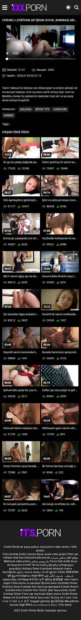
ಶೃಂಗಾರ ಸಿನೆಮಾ (57, 572)
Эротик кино (49, 583)
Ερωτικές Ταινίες (49, 597)
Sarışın (8, 115)
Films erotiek (10, 554)
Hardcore (60, 109)
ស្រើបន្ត (49, 579)
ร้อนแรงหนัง (61, 590)
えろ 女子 (23, 601)
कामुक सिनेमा (38, 575)
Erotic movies (28, 554)
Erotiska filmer (31, 568)
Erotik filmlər (70, 593)
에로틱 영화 (46, 590)
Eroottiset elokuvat (52, 568)
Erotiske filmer (12, 593)
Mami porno (53, 593)
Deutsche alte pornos (37, 557)
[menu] (4, 7)
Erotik (72, 590)
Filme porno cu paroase (25, 583)
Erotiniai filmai (11, 586)
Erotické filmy (14, 590)
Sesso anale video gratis (51, 554)
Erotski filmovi (70, 586)
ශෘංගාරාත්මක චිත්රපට (45, 604)
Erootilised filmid (27, 597)
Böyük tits (42, 109)
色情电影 (58, 579)
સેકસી (45, 572)
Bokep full (9, 597)
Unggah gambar (40, 601)
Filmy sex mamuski (34, 593)
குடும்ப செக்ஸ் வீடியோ (29, 572)
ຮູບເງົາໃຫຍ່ (58, 601)
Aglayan (25, 109)
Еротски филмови (49, 586)
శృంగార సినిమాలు (21, 575)
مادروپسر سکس (40, 561)
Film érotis (65, 604)
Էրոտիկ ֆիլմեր (47, 564)
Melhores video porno (17, 561)
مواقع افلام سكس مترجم (64, 557)
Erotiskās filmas (68, 583)
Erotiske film (29, 586)
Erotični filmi (31, 590)
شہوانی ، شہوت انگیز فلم (59, 575)
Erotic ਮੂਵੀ (38, 579)
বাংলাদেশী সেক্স (29, 564)
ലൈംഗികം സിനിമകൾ (17, 579)
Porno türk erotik (60, 561)
